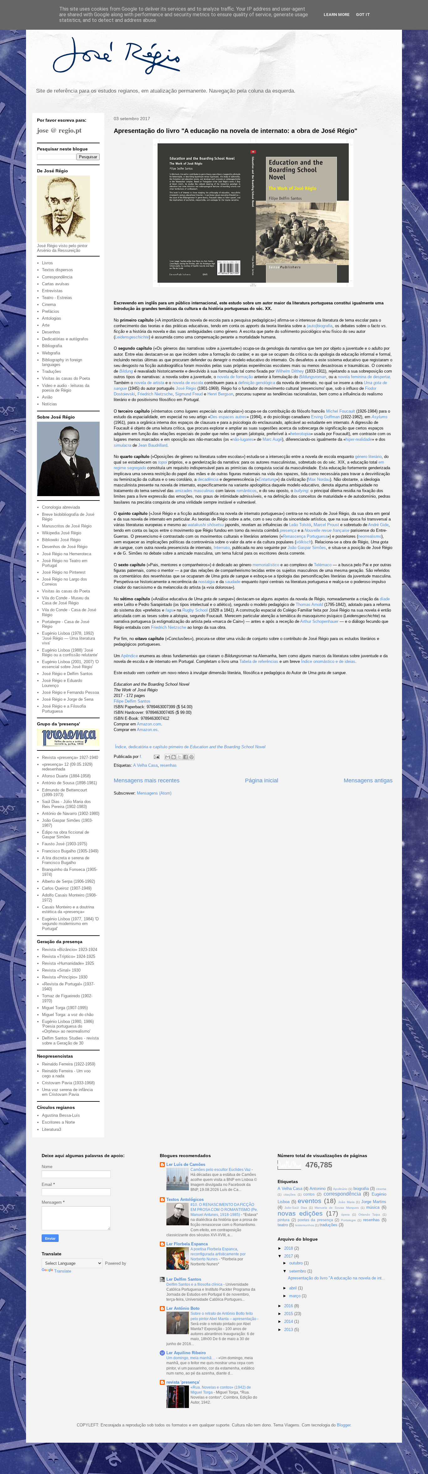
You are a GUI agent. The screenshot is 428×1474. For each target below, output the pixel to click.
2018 (289, 1248)
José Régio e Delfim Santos (67, 673)
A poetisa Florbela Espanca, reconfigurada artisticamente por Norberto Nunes (218, 1254)
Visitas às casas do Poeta (66, 378)
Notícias (49, 404)
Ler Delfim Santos (183, 1279)
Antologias (51, 318)
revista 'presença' (183, 1382)
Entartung (267, 479)
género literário (368, 456)
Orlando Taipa (369, 1214)
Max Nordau (319, 479)
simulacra (122, 445)
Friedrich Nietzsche (155, 394)
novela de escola (187, 382)
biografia (361, 1188)
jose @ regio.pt (59, 130)
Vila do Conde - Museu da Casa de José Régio (65, 600)
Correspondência (57, 277)
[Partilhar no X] (179, 757)
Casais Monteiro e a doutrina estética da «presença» (68, 909)
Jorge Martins (373, 1201)
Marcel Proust (326, 524)
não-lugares (242, 439)
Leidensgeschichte (132, 337)
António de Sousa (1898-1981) (69, 782)
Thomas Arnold (309, 604)
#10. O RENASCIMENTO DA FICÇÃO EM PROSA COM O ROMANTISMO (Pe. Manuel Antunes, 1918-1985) (224, 1209)
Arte (46, 325)
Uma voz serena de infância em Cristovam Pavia (67, 1092)
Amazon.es (147, 729)
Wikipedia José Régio (61, 533)
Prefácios (50, 311)
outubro (296, 1263)
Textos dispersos (57, 269)
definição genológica (256, 382)
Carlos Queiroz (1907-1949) (66, 888)
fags (169, 610)
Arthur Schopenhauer (319, 621)
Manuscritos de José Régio (66, 526)
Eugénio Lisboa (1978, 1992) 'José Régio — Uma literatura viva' (68, 638)
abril (293, 1288)
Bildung (126, 371)
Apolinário (340, 1189)
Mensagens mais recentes (147, 780)
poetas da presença (315, 1220)
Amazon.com (149, 724)
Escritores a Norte (58, 1122)
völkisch (303, 542)
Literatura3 (51, 1129)
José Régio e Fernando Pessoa (70, 692)
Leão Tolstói (300, 524)
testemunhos (304, 1225)
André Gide (378, 524)
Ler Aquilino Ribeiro (186, 1352)
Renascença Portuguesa (305, 536)
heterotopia (300, 433)
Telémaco (322, 564)
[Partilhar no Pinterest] (191, 757)
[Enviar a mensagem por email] (167, 757)
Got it (363, 14)
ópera (345, 1214)
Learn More (337, 14)
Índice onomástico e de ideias (328, 661)
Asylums (380, 416)
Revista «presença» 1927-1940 (70, 757)
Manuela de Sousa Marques (337, 1207)
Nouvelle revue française (327, 530)
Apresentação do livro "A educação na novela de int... (336, 1278)
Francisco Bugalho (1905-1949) (70, 851)
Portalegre (348, 1220)
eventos (309, 1200)
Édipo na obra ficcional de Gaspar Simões (65, 835)
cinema (381, 1189)
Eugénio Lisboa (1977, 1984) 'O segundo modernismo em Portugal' (70, 924)
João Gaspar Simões (307, 547)
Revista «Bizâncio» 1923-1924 (69, 949)
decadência (208, 479)
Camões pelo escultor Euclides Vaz (221, 1169)
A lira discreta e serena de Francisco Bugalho (65, 860)
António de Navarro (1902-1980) (70, 813)
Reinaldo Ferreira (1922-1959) (68, 1064)
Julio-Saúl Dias (295, 1207)
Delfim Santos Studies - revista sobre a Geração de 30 (70, 1040)
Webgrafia (51, 353)
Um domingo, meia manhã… (191, 1358)
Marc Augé (272, 439)
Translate (62, 1271)
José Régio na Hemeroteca (66, 553)
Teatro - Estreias (57, 297)
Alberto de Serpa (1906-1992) (68, 881)
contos (309, 1194)
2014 (289, 1321)
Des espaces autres (228, 416)
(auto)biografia (319, 325)
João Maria (346, 1202)
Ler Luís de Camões (185, 1164)
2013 (289, 1329)
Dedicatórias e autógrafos (65, 339)
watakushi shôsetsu (206, 524)
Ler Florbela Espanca (187, 1244)
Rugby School (195, 610)
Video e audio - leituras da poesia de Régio (65, 388)
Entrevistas (52, 290)
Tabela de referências (258, 661)
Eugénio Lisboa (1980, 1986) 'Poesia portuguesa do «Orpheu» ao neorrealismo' (68, 1026)
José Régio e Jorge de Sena (67, 699)
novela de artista (149, 382)
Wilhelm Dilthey (290, 371)
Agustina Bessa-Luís (61, 1115)
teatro (283, 1224)
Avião (47, 397)
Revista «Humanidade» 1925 (68, 963)
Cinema (49, 304)
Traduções (51, 371)
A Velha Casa (145, 765)
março (295, 1296)
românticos (247, 490)
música (372, 1207)
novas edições (300, 1213)
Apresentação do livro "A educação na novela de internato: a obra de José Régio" (235, 130)
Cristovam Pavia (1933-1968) (68, 1082)
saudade (232, 581)
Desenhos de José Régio (64, 546)
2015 (289, 1313)
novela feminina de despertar (364, 376)
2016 (289, 1306)
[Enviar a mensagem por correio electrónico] (156, 756)
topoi (162, 462)
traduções (328, 1224)
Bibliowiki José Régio (61, 539)
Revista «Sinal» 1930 (61, 970)
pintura (284, 1220)
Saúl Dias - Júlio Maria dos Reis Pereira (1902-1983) (66, 804)
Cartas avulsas (55, 284)
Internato (222, 547)
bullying (301, 490)
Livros (47, 263)
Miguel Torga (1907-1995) (65, 1007)
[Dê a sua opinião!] (173, 757)
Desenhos (51, 332)
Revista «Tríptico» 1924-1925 (68, 956)
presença (288, 530)
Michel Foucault (340, 411)
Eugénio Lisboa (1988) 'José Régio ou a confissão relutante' (70, 653)
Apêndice (129, 655)
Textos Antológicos (185, 1199)
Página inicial (261, 780)
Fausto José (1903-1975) (64, 843)
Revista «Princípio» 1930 (64, 977)
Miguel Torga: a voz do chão (67, 1014)
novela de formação (235, 376)
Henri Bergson (220, 394)
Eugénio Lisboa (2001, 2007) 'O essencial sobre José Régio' (70, 664)
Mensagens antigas (368, 780)
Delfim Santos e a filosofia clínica (194, 1284)
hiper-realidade (359, 439)
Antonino (318, 1188)
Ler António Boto (183, 1308)
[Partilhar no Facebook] (185, 757)
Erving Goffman (325, 416)
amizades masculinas (194, 490)
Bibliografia (52, 345)
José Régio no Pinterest (64, 572)
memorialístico (266, 564)
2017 (289, 1256)
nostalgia (206, 581)
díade (385, 599)
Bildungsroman (312, 376)
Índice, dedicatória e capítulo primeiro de (189, 747)
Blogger (343, 1425)
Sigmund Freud (189, 394)
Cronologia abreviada (61, 507)
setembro (298, 1271)
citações (289, 1194)
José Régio (186, 388)
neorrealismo (369, 536)
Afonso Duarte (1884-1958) (66, 776)
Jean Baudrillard (152, 445)
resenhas (168, 765)
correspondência (342, 1194)
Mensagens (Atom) (154, 793)
